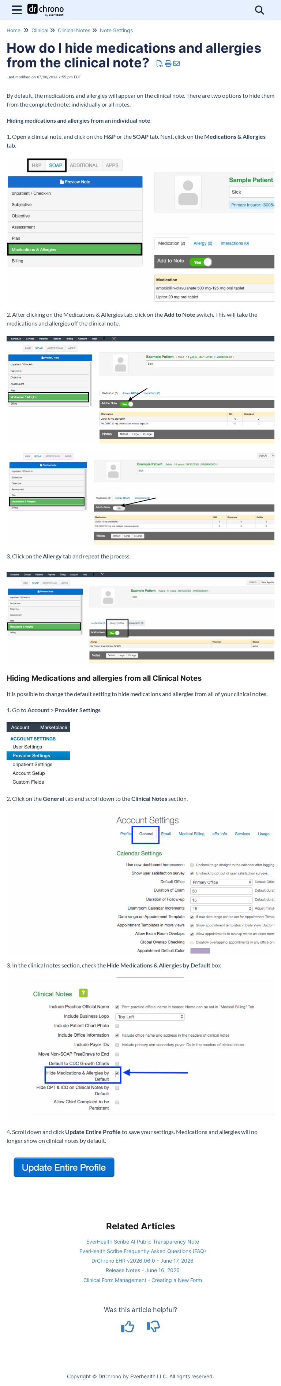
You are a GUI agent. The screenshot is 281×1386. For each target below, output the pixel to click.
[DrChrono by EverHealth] (45, 6)
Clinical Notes (74, 30)
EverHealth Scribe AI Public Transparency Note (142, 1241)
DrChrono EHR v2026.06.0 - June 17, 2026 (142, 1260)
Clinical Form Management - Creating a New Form (142, 1280)
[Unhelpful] (153, 1329)
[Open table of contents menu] (18, 9)
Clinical (39, 30)
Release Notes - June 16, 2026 (143, 1270)
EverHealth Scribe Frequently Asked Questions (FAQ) (142, 1251)
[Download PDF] (160, 63)
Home (13, 30)
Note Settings (116, 30)
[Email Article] (176, 63)
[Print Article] (168, 63)
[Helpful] (129, 1329)
